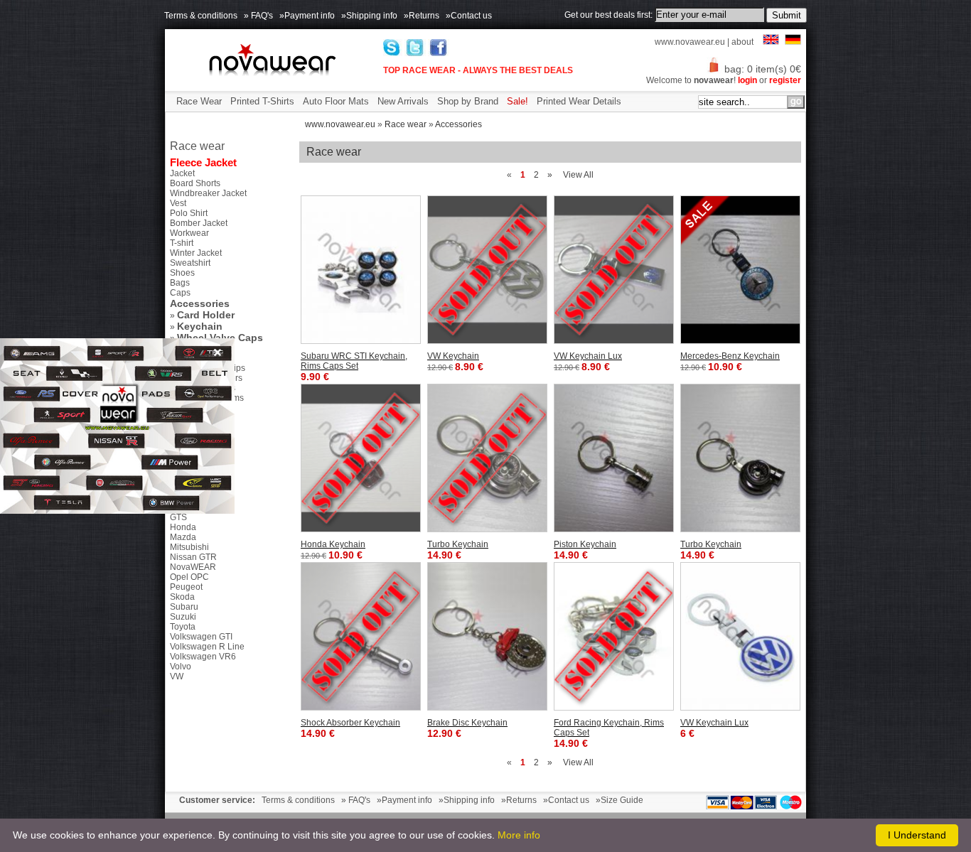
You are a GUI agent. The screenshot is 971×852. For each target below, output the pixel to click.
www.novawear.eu (690, 42)
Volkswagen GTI (201, 637)
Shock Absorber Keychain (350, 723)
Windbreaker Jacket (208, 193)
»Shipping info (369, 16)
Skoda (182, 597)
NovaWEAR (193, 567)
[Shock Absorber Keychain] (360, 636)
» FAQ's (258, 16)
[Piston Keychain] (613, 458)
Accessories (458, 124)
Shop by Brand (467, 101)
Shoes (182, 273)
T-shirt (181, 243)
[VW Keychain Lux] (613, 269)
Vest (178, 203)
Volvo (180, 667)
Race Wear (199, 101)
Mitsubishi (189, 547)
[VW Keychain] (487, 269)
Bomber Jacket (198, 223)
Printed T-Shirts (262, 101)
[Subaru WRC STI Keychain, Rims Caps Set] (360, 269)
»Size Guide (619, 800)
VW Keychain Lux (588, 356)
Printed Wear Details (579, 101)
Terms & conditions (200, 16)
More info (519, 835)
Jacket (182, 173)
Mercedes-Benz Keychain (730, 356)
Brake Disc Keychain (467, 723)
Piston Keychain (585, 544)
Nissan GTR (193, 557)
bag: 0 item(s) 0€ (762, 69)
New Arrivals (403, 101)
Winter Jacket (196, 253)
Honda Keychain (333, 544)
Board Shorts (195, 183)
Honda (183, 527)
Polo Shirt (189, 213)
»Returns (421, 16)
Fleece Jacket (203, 162)
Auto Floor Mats (336, 101)
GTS (178, 517)
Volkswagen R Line (207, 647)
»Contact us (469, 16)
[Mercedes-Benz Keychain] (740, 269)
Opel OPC (189, 577)
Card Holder (206, 314)
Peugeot (186, 587)
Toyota (182, 627)
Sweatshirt (190, 263)
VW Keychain (453, 356)
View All (578, 175)
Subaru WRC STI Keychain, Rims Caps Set (354, 361)
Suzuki (183, 617)
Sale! (517, 101)
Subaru (184, 607)
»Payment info (307, 16)
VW (176, 676)
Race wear (406, 124)
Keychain (199, 326)
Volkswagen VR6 (203, 657)
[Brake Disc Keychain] (487, 636)
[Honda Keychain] (360, 458)
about (742, 42)
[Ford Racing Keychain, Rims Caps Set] (613, 636)
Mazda (183, 537)
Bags (180, 283)
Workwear (189, 233)
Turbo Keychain (457, 544)
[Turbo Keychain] (487, 458)
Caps (180, 293)
